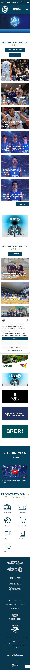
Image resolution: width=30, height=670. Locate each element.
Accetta (15, 338)
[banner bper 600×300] (15, 431)
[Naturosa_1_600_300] (15, 362)
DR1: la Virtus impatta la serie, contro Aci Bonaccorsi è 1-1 (14, 298)
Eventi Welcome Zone (7, 552)
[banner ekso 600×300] (15, 379)
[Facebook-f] (22, 2)
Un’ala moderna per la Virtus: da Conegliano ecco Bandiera (14, 195)
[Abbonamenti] (8, 507)
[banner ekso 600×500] (15, 226)
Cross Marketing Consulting (18, 648)
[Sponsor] (8, 533)
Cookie (9, 350)
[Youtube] (28, 2)
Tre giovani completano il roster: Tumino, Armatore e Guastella (14, 147)
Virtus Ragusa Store (23, 525)
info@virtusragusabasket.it (15, 655)
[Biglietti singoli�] (22, 507)
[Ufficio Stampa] (22, 533)
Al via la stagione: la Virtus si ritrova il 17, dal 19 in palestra (13, 75)
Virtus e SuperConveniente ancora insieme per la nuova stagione (13, 122)
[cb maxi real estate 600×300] (15, 413)
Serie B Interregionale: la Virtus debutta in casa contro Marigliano (14, 98)
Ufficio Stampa (22, 539)
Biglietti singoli (22, 512)
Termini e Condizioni (15, 601)
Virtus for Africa (15, 608)
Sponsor (7, 539)
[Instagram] (25, 2)
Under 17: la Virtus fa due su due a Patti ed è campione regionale (14, 274)
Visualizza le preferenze (15, 347)
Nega (15, 343)
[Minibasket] (8, 520)
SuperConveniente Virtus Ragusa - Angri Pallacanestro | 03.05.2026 (15, 480)
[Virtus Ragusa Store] (22, 520)
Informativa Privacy (17, 350)
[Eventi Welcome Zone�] (7, 547)
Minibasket (7, 526)
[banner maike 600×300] (15, 396)
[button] (27, 320)
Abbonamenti (7, 512)
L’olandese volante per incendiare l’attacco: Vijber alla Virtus (14, 170)
